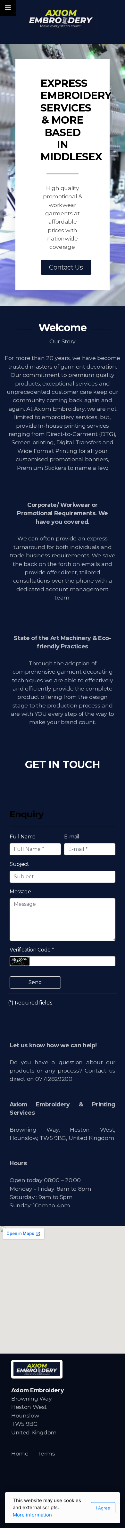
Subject (19, 864)
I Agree (103, 1507)
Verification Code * (32, 950)
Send (35, 982)
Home (20, 1453)
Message (20, 892)
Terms (46, 1453)
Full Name (23, 837)
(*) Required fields (30, 1003)
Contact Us (66, 267)
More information (32, 1515)
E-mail (71, 837)
